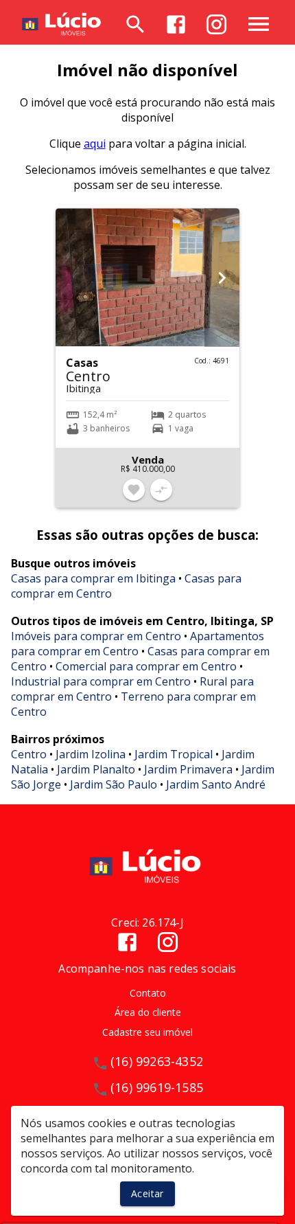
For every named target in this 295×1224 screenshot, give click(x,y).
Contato (148, 992)
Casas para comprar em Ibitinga (93, 578)
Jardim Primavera (188, 769)
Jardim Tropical (173, 754)
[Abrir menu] (259, 24)
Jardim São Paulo (113, 784)
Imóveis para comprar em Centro (96, 636)
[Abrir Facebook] (176, 24)
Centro (29, 754)
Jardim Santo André (216, 784)
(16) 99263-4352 (156, 1061)
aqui (95, 143)
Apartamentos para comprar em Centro (137, 643)
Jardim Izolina (91, 754)
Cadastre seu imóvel (147, 1032)
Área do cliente (148, 1012)
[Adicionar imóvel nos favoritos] (134, 490)
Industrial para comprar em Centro (101, 681)
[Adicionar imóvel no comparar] (161, 490)
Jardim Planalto (96, 769)
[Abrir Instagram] (216, 24)
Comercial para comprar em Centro (146, 666)
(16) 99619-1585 (156, 1087)
